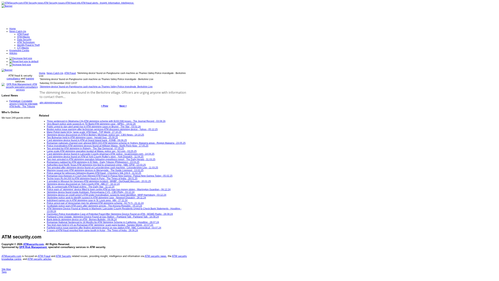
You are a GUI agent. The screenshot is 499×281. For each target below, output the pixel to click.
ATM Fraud (70, 73)
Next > (123, 106)
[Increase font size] (20, 64)
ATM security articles (39, 259)
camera (58, 102)
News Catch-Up (55, 73)
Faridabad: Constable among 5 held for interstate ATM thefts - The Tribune (23, 104)
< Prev (104, 106)
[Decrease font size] (20, 58)
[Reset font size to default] (23, 61)
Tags (4, 272)
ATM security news (155, 256)
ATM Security (63, 256)
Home (42, 73)
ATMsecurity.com (33, 244)
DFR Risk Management (33, 247)
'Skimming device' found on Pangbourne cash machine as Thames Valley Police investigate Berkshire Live (96, 86)
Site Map (6, 269)
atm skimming (47, 102)
